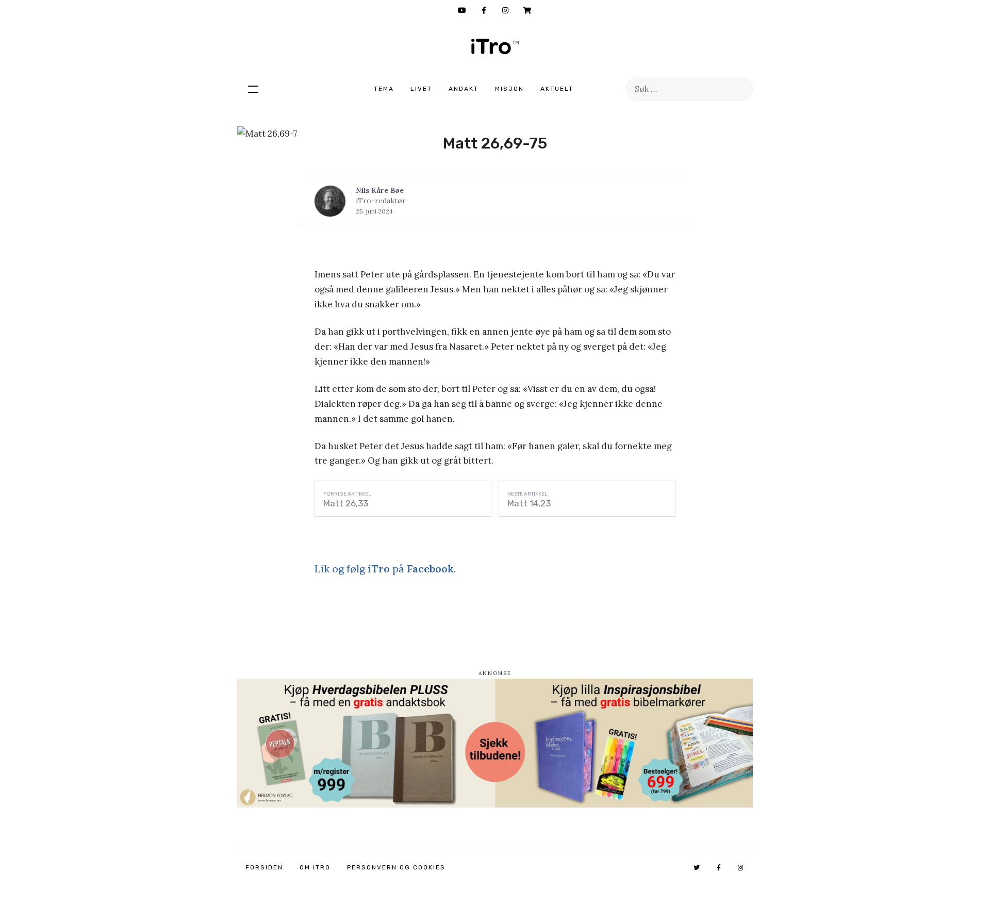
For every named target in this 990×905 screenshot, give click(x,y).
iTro (495, 46)
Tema (384, 88)
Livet (421, 88)
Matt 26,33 (345, 503)
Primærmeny (253, 89)
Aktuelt (556, 88)
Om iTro (315, 867)
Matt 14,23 (529, 503)
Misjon (509, 88)
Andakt (463, 88)
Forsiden (264, 867)
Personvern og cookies (396, 867)
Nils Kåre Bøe (380, 190)
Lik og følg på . (385, 568)
